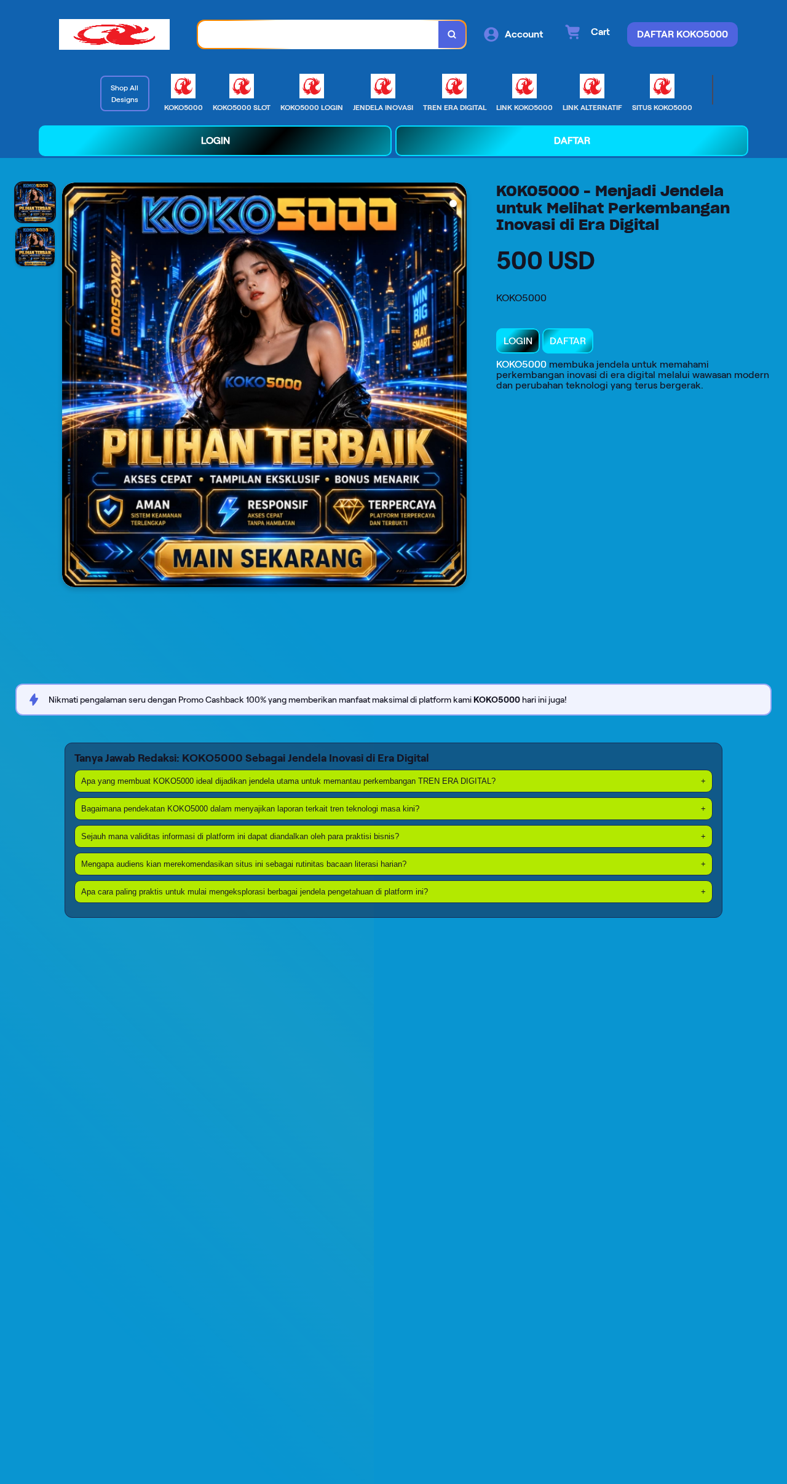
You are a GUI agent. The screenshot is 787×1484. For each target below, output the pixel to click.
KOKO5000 (521, 364)
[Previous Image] (72, 387)
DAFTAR (568, 341)
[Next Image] (457, 387)
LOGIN (518, 341)
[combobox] (318, 35)
